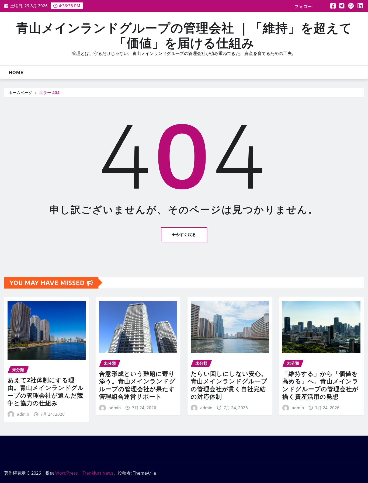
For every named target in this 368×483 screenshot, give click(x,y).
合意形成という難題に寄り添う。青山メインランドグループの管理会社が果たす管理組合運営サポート (137, 385)
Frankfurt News (97, 473)
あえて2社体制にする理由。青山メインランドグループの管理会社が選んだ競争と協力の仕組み (46, 391)
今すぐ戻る (186, 234)
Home (16, 72)
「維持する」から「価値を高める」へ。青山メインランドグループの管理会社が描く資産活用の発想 (320, 385)
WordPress (66, 473)
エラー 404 (49, 92)
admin (23, 414)
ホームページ (20, 92)
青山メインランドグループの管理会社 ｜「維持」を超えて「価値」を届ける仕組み (184, 35)
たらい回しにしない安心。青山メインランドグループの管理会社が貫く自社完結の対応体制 (229, 385)
